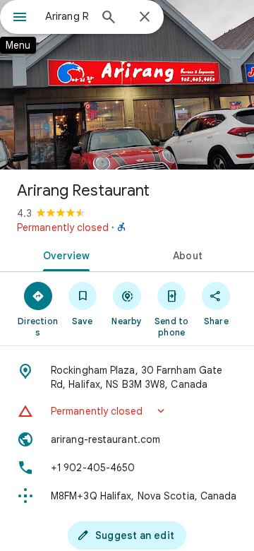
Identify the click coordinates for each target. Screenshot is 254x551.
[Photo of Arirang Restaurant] (127, 85)
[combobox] (67, 16)
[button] (127, 411)
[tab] (64, 254)
